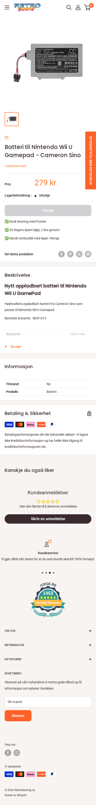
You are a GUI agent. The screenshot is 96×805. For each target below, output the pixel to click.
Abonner (18, 716)
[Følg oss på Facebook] (8, 753)
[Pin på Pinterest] (70, 254)
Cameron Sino (15, 166)
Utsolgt (48, 210)
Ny (7, 137)
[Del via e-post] (88, 254)
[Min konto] (78, 7)
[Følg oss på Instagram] (17, 753)
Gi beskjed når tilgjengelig (91, 160)
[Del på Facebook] (61, 254)
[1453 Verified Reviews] (48, 618)
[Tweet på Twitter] (79, 254)
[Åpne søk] (69, 7)
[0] (87, 7)
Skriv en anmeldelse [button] (48, 519)
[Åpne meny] (7, 7)
